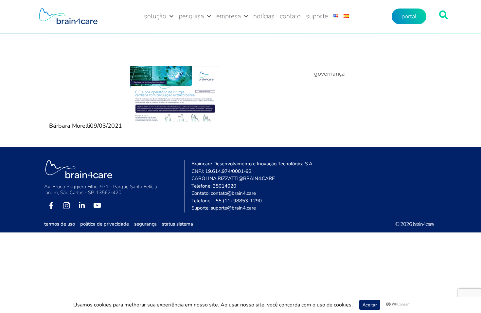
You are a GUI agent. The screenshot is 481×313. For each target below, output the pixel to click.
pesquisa (191, 16)
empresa (228, 16)
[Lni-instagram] (66, 205)
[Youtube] (97, 205)
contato (290, 16)
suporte (317, 16)
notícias (264, 16)
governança (329, 74)
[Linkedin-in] (82, 205)
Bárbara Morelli (69, 126)
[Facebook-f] (51, 205)
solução (155, 16)
